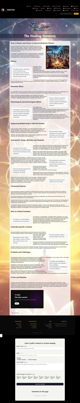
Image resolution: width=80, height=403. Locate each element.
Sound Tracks (58, 8)
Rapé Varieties (75, 6)
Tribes (43, 8)
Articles (50, 8)
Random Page (75, 10)
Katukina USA (49, 326)
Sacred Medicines (68, 8)
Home (29, 6)
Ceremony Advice (57, 6)
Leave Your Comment (40, 384)
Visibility (19, 358)
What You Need (47, 6)
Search (76, 13)
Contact (50, 327)
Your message (22, 362)
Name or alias (22, 346)
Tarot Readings (57, 10)
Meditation (67, 6)
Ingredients (36, 8)
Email (20, 353)
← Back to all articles (15, 312)
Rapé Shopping (37, 6)
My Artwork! (48, 10)
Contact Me (66, 10)
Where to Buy (18, 327)
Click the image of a (26, 374)
